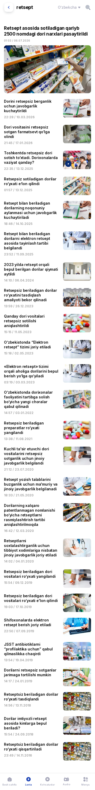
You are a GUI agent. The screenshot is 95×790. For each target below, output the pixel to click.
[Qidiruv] (88, 7)
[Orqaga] (8, 7)
